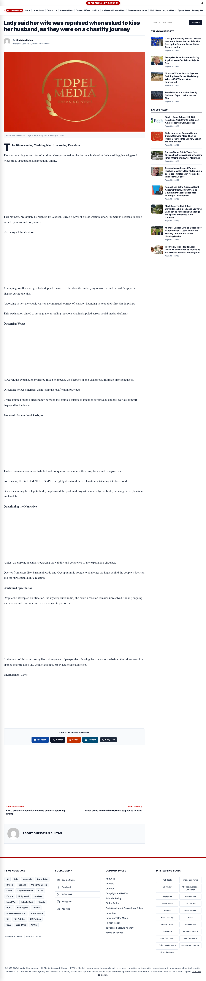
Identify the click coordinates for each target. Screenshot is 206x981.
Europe (9, 896)
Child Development (167, 945)
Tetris (190, 917)
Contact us (52, 10)
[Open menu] (4, 3)
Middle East (27, 902)
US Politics (35, 919)
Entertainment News (137, 10)
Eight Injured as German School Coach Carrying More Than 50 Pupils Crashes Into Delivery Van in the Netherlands (183, 137)
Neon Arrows (190, 910)
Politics (95, 10)
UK (7, 919)
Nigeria (41, 902)
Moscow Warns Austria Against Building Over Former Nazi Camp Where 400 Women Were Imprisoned (181, 77)
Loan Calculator (167, 938)
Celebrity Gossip (39, 885)
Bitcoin (9, 885)
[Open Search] (202, 3)
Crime (9, 890)
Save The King (167, 917)
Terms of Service (114, 932)
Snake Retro (167, 903)
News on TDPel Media (117, 918)
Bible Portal (190, 924)
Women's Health (190, 931)
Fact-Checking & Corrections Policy (124, 908)
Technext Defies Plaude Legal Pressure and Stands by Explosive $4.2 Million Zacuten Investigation (182, 249)
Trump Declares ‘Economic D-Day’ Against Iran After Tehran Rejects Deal (182, 60)
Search (196, 22)
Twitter (59, 739)
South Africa (37, 913)
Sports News (184, 10)
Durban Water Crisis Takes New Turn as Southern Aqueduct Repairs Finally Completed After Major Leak (183, 155)
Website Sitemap (13, 936)
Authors (110, 883)
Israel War (11, 902)
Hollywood (23, 896)
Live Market (167, 931)
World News (155, 10)
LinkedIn (92, 739)
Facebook (42, 739)
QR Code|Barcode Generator (190, 888)
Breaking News (66, 10)
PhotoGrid (167, 897)
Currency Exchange (190, 945)
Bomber (167, 910)
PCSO (9, 907)
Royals (36, 907)
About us (110, 878)
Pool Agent (22, 907)
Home (27, 10)
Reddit (75, 739)
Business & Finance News (113, 10)
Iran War (38, 896)
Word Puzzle (190, 897)
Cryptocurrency (25, 890)
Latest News (38, 10)
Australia (27, 879)
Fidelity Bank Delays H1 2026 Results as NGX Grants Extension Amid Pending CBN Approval (182, 120)
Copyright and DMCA (117, 893)
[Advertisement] (74, 179)
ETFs (40, 890)
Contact (110, 888)
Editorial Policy (113, 898)
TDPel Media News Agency (103, 3)
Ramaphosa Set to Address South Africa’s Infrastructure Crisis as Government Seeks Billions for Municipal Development (182, 191)
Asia (16, 879)
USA (8, 925)
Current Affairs (83, 10)
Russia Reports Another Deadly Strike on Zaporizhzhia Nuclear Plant (181, 95)
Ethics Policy (112, 903)
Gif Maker (167, 887)
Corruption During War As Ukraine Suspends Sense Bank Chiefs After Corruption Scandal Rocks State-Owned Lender (183, 42)
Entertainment (14, 10)
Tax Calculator (190, 938)
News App (111, 913)
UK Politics (19, 919)
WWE (34, 925)
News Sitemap (33, 936)
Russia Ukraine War (15, 913)
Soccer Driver (167, 924)
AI (7, 879)
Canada (22, 885)
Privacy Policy (113, 922)
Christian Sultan (24, 40)
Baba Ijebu (42, 879)
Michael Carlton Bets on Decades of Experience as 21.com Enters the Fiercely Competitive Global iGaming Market (183, 232)
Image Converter (190, 880)
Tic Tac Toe (190, 903)
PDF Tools (167, 880)
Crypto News (169, 10)
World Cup (21, 925)
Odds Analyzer (167, 952)
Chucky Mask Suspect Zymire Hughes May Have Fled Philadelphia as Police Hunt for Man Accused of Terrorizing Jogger (183, 172)
